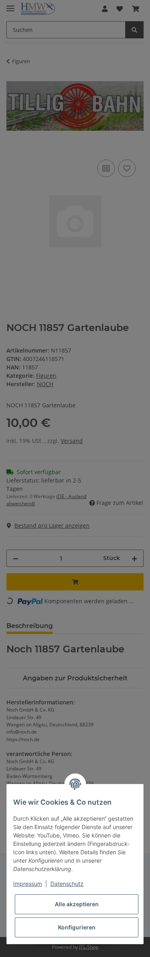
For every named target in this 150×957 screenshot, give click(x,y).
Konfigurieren (77, 927)
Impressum (27, 883)
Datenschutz (67, 883)
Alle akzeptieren (77, 904)
